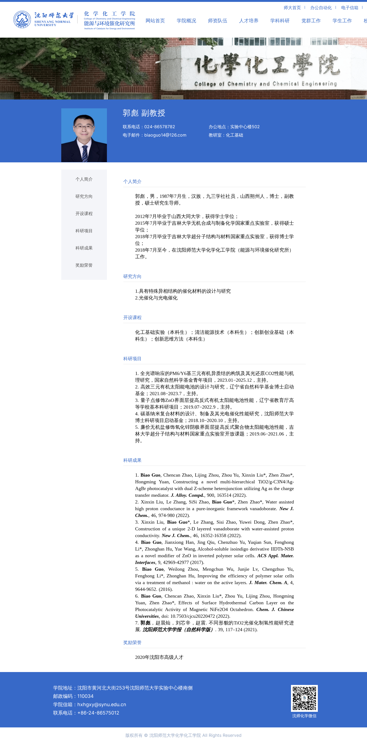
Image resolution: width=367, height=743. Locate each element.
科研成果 (84, 248)
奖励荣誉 (84, 265)
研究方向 (84, 196)
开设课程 (84, 213)
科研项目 (84, 230)
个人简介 (84, 179)
